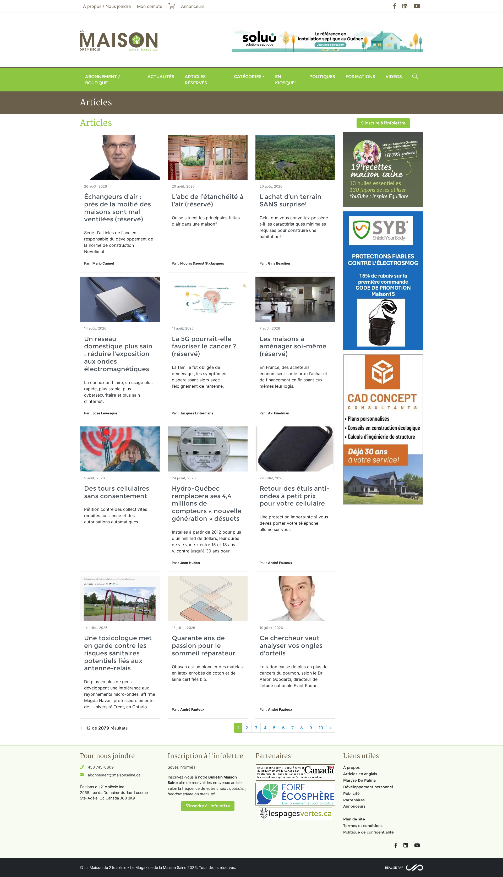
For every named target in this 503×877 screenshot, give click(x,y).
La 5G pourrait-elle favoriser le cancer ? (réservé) (204, 346)
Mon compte (149, 6)
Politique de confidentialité (368, 832)
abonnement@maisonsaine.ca (114, 775)
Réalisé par (394, 867)
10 (321, 727)
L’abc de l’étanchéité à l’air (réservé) (207, 200)
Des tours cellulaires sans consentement (116, 492)
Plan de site (354, 819)
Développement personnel (368, 787)
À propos (351, 767)
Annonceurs (354, 806)
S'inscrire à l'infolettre (383, 122)
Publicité (351, 793)
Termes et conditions (362, 825)
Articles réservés (196, 79)
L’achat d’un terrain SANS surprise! (290, 200)
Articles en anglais (360, 773)
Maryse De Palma (359, 780)
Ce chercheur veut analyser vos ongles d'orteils (291, 645)
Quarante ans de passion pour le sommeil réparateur (203, 645)
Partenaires (354, 800)
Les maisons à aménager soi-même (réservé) (293, 346)
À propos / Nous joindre (107, 6)
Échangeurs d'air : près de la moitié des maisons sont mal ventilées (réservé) (117, 208)
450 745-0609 (101, 767)
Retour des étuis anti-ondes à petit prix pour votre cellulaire (294, 496)
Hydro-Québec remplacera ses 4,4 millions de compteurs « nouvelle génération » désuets (207, 503)
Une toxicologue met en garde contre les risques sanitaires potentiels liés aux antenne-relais (118, 653)
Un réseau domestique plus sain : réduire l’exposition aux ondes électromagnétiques (118, 354)
